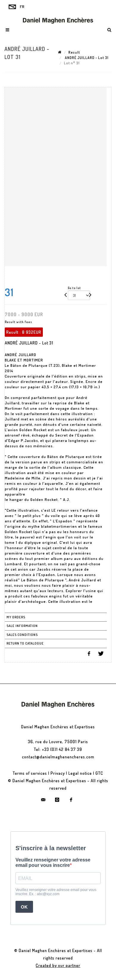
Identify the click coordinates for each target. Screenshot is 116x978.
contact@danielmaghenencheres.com (58, 756)
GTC (99, 773)
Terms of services (30, 773)
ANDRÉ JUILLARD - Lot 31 (86, 57)
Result (74, 52)
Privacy (58, 773)
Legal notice (80, 773)
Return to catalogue (25, 643)
